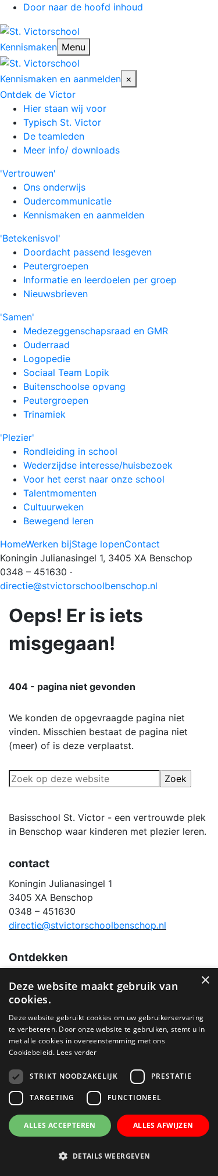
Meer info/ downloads (71, 150)
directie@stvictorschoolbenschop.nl (79, 585)
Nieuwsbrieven (55, 294)
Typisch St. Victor (62, 122)
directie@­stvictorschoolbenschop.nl (87, 925)
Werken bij (49, 544)
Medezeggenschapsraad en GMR (95, 331)
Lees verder (76, 1052)
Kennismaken (28, 47)
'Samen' (17, 317)
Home (13, 544)
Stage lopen (98, 544)
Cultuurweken (53, 507)
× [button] (205, 980)
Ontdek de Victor (38, 94)
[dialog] (109, 1072)
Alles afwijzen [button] (163, 1125)
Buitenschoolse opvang (74, 386)
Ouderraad (46, 344)
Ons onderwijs (54, 187)
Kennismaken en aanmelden (60, 79)
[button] (109, 1156)
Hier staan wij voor (64, 108)
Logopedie (46, 358)
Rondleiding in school (70, 451)
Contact (142, 544)
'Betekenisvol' (30, 238)
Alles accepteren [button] (59, 1125)
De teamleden (53, 136)
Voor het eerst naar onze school (94, 479)
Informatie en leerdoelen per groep (100, 280)
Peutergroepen (55, 266)
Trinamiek (44, 414)
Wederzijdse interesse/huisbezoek (98, 465)
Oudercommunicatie (67, 201)
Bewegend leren (58, 521)
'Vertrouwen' (28, 173)
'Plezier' (17, 437)
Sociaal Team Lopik (66, 372)
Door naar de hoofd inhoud (83, 7)
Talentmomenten (60, 493)
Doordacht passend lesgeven (87, 252)
